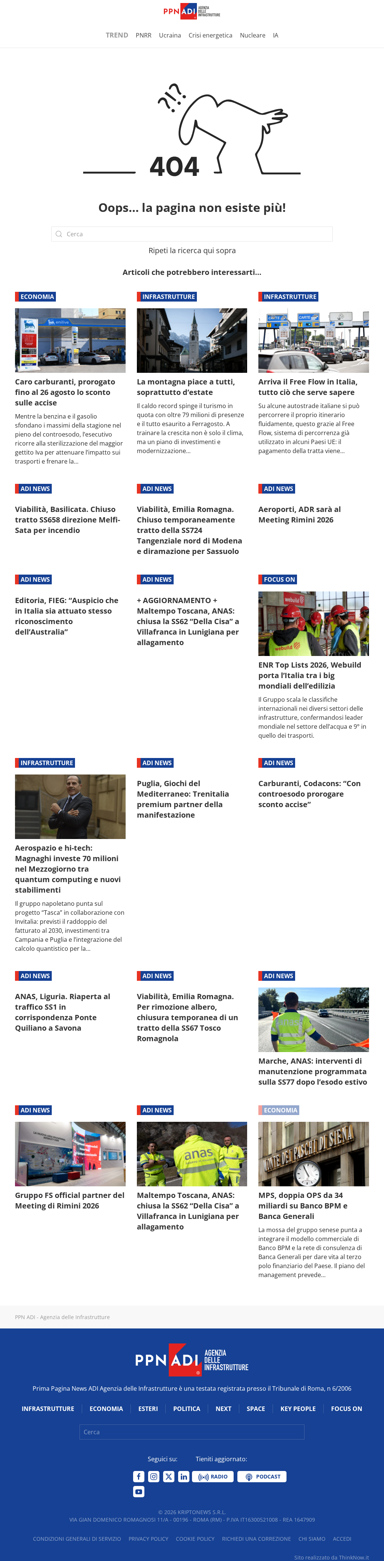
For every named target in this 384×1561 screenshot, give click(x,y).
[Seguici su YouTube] (138, 1491)
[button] (18, 11)
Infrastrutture (168, 297)
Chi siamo (312, 1538)
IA (275, 35)
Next (223, 1409)
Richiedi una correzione (256, 1538)
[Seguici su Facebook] (138, 1476)
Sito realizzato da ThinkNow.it (331, 1557)
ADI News (35, 489)
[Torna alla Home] (192, 11)
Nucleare (253, 35)
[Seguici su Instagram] (153, 1476)
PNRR (144, 35)
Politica (186, 1409)
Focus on (279, 579)
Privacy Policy (148, 1538)
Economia (37, 297)
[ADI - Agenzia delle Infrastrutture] (192, 1359)
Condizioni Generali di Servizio (77, 1538)
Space (256, 1409)
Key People (298, 1409)
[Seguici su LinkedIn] (183, 1476)
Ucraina (170, 35)
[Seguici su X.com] (168, 1476)
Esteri (148, 1409)
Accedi (342, 1538)
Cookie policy (195, 1538)
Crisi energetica (210, 35)
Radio (218, 1476)
